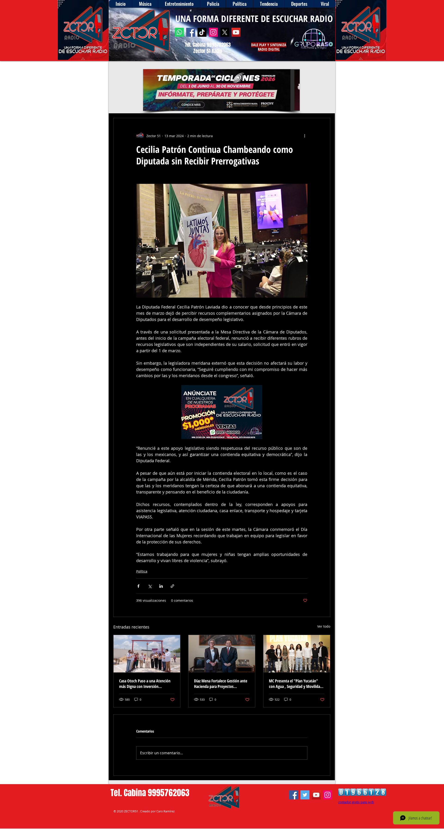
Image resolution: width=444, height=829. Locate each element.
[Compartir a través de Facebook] (138, 586)
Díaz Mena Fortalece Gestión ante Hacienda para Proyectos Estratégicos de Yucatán (220, 683)
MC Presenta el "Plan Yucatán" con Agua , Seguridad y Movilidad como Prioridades (295, 683)
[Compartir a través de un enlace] (172, 586)
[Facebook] (190, 32)
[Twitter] (304, 794)
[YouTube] (235, 32)
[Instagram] (213, 32)
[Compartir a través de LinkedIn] (161, 586)
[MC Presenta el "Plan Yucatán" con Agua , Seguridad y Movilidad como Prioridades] (296, 653)
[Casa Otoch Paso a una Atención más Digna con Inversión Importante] (147, 653)
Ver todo (323, 626)
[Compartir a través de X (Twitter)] (150, 586)
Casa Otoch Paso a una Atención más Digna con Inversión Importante (144, 683)
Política (141, 571)
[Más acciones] (304, 136)
